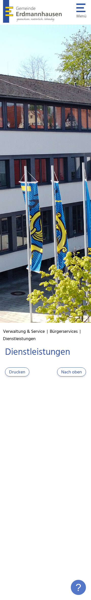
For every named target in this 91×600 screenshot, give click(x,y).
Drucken (17, 372)
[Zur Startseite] (32, 21)
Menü (81, 16)
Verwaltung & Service (24, 331)
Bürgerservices (64, 331)
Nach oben (71, 372)
